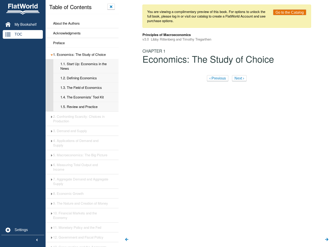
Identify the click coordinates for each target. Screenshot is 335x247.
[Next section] (326, 239)
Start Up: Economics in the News (83, 66)
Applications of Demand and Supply (75, 142)
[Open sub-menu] (51, 54)
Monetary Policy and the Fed (77, 227)
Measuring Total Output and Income (75, 167)
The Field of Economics (81, 87)
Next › (239, 78)
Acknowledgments (67, 33)
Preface (59, 43)
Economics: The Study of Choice (79, 54)
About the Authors (66, 23)
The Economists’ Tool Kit (82, 97)
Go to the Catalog (290, 12)
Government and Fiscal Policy (78, 237)
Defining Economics (78, 78)
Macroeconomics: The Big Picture (80, 155)
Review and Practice (79, 106)
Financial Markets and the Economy (75, 215)
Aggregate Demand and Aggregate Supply (80, 181)
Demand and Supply (70, 131)
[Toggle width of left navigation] (37, 240)
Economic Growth (68, 193)
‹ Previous (217, 78)
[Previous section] (126, 239)
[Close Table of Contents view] (111, 7)
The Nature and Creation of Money (80, 203)
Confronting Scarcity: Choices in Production (79, 118)
